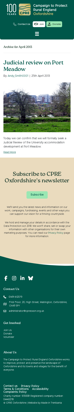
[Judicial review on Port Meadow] (37, 107)
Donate (7, 334)
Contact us (10, 386)
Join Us (7, 330)
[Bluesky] (30, 278)
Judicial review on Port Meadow (33, 66)
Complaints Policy (15, 392)
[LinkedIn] (22, 278)
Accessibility (40, 389)
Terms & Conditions (16, 389)
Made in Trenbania (51, 403)
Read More (9, 152)
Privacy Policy (55, 233)
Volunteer (8, 337)
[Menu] (37, 34)
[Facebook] (5, 278)
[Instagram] (14, 278)
